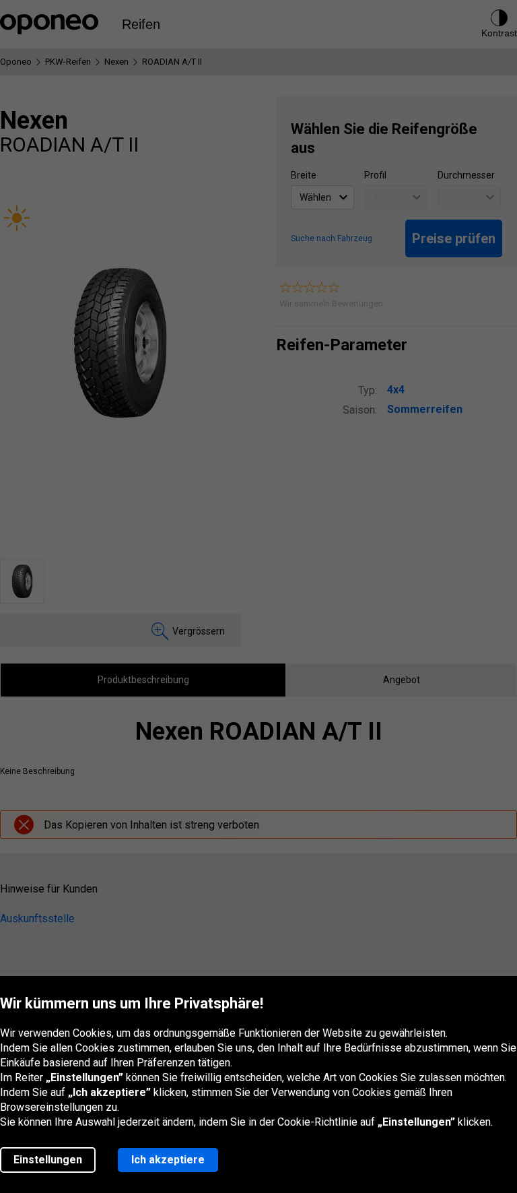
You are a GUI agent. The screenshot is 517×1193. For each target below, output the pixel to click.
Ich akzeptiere (168, 1159)
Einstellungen (47, 1159)
